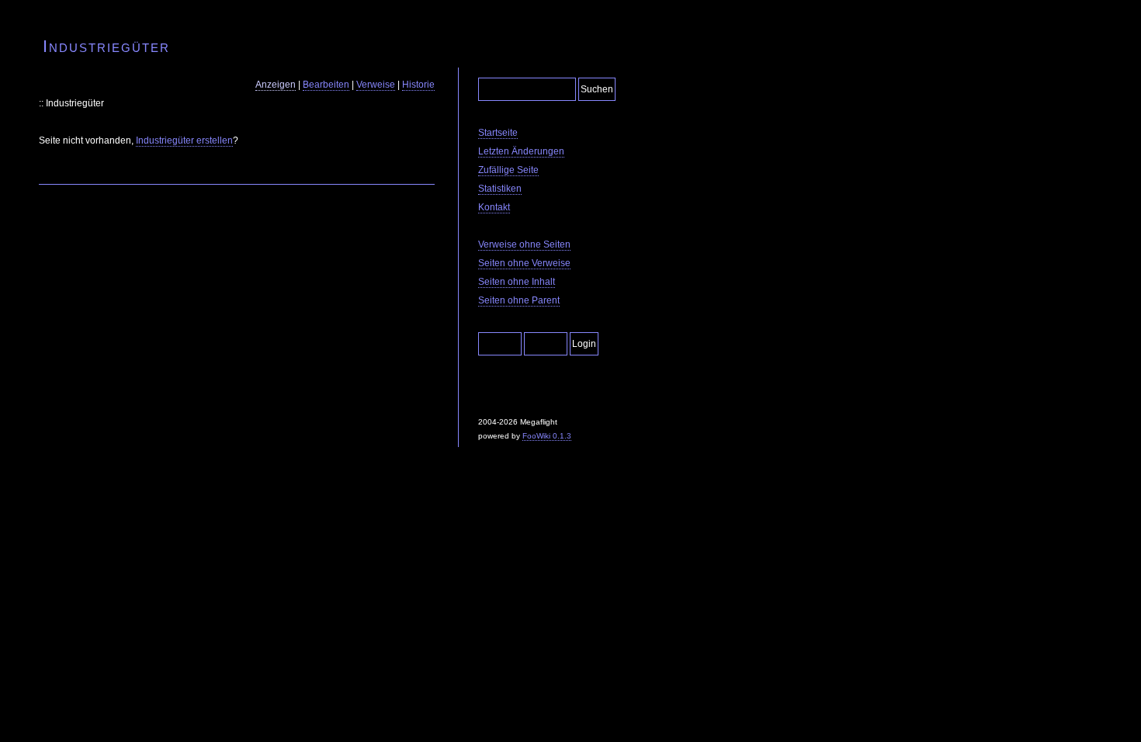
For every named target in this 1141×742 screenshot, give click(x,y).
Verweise (375, 84)
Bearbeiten (326, 84)
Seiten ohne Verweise (524, 263)
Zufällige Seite (508, 170)
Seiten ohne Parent (519, 300)
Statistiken (500, 188)
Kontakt (494, 207)
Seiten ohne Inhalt (516, 281)
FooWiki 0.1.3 (546, 436)
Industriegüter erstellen (184, 140)
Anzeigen (275, 84)
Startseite (498, 132)
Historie (418, 84)
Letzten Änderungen (521, 151)
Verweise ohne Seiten (524, 244)
